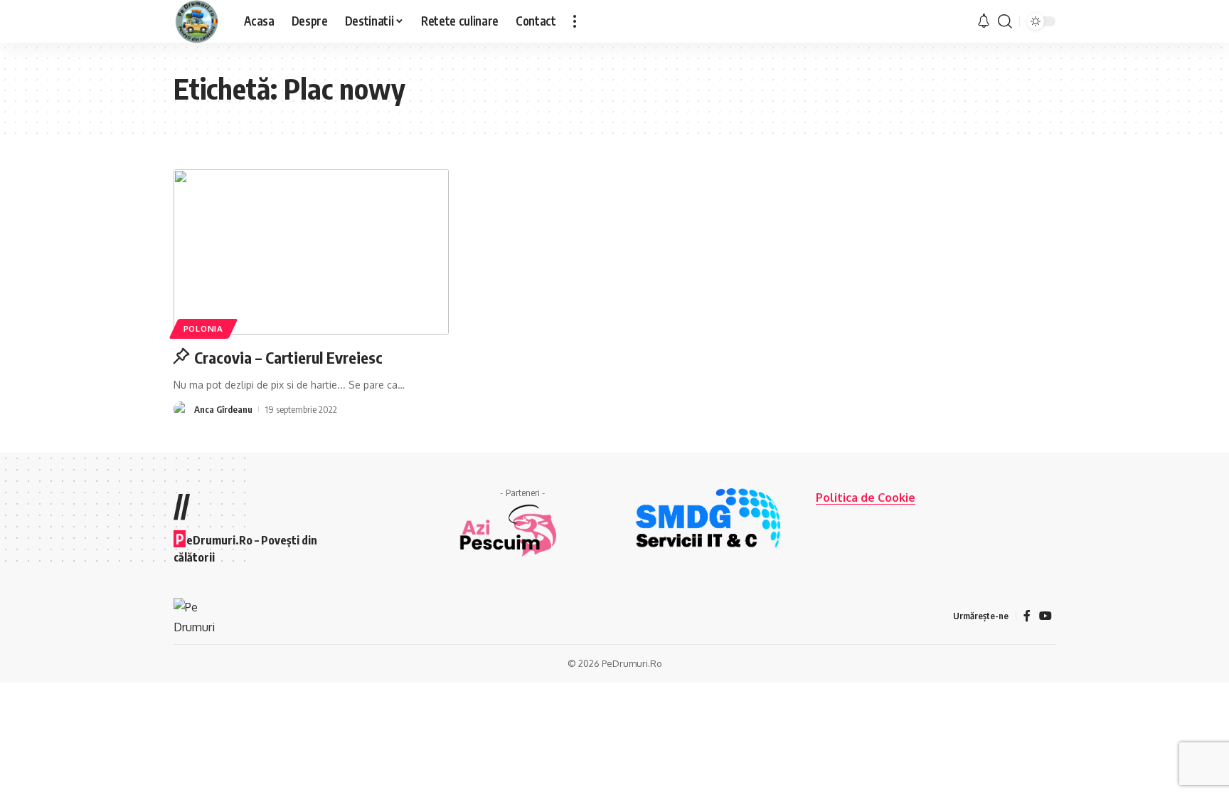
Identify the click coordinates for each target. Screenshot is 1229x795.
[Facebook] (1027, 616)
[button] (575, 21)
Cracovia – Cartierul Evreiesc (288, 357)
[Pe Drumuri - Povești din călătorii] (197, 21)
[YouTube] (1045, 616)
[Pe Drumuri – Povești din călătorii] (195, 615)
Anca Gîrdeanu (223, 409)
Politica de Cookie (865, 497)
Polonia (203, 328)
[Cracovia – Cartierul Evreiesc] (311, 252)
